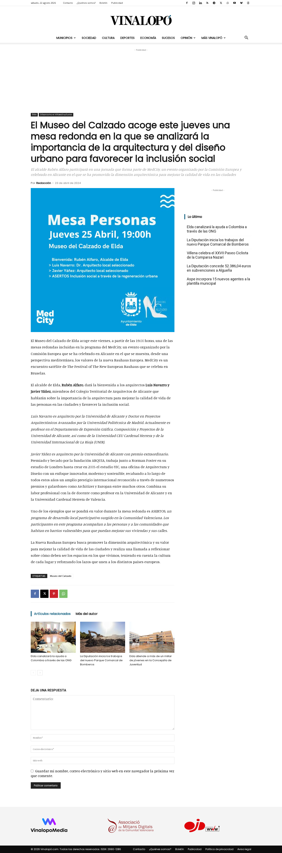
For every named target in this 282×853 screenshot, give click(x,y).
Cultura (108, 38)
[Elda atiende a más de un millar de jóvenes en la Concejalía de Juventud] (151, 637)
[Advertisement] (141, 78)
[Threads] (248, 3)
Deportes (127, 38)
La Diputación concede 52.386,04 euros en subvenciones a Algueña (219, 268)
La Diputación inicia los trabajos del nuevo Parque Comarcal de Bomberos (101, 660)
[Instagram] (194, 3)
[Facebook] (187, 3)
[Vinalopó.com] (141, 20)
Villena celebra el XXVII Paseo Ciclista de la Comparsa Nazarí (217, 255)
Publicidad (117, 2)
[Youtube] (234, 3)
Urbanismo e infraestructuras (56, 114)
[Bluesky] (241, 3)
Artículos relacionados (52, 613)
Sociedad (89, 38)
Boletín (103, 2)
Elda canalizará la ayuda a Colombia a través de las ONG (51, 658)
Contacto (68, 2)
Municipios (64, 38)
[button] (246, 37)
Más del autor (87, 613)
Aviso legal (244, 849)
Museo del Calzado (60, 575)
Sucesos (168, 38)
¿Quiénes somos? (86, 2)
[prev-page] (33, 672)
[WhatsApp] (228, 3)
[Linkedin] (200, 3)
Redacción (43, 183)
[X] (221, 3)
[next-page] (40, 672)
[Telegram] (214, 3)
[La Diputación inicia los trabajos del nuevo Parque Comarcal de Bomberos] (102, 637)
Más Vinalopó (211, 38)
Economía (148, 38)
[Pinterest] (54, 594)
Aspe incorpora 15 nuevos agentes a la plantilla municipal (218, 281)
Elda (34, 114)
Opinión (186, 38)
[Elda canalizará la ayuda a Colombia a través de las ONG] (53, 637)
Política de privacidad (219, 849)
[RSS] (207, 3)
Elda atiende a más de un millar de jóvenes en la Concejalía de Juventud (150, 660)
